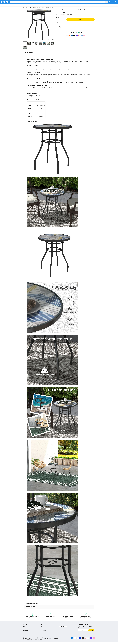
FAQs (42, 627)
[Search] (106, 2)
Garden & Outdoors (44, 5)
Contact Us (43, 631)
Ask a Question (89, 606)
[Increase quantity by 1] (64, 19)
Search (42, 626)
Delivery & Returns (44, 629)
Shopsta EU (41, 639)
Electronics (3, 5)
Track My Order (43, 630)
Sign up (91, 630)
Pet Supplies (59, 5)
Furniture (27, 7)
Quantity (57, 17)
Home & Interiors (28, 5)
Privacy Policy (25, 629)
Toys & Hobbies (88, 5)
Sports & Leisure (73, 5)
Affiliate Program (26, 631)
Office (15, 5)
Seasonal (114, 5)
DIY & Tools (102, 5)
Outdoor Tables (37, 7)
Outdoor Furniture (32, 7)
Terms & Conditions (26, 630)
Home (24, 7)
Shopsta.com (38, 639)
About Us (24, 627)
